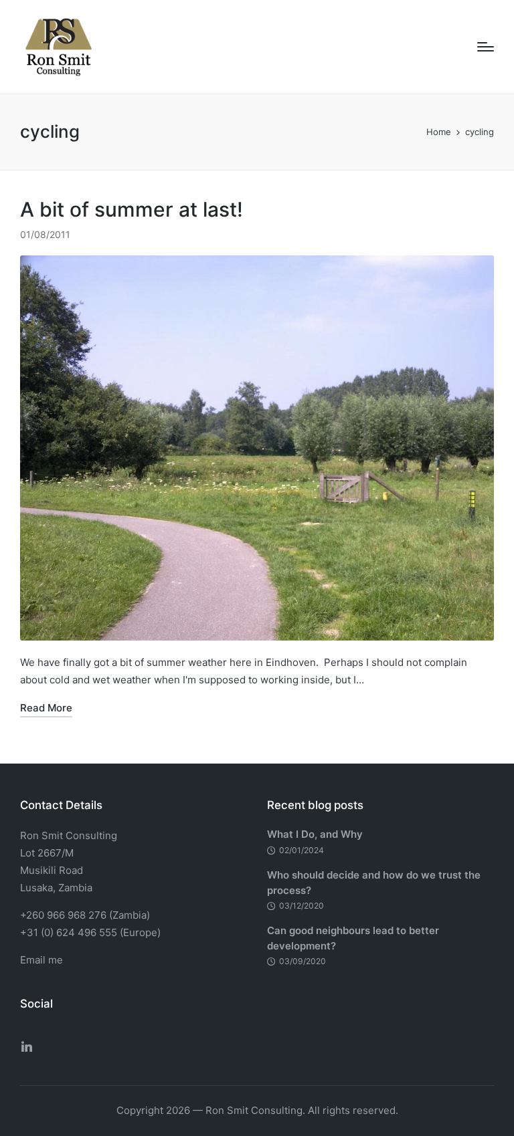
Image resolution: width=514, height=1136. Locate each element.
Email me (41, 959)
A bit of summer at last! (131, 209)
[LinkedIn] (26, 1046)
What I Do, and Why (315, 834)
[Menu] (485, 46)
